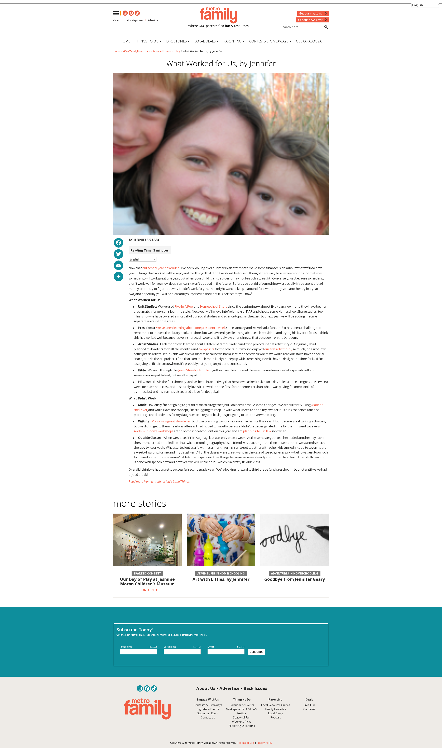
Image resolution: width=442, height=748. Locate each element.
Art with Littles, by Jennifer (221, 579)
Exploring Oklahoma (242, 726)
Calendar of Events (242, 705)
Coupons (309, 709)
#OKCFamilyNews (133, 51)
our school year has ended (161, 268)
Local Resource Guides (275, 705)
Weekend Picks (241, 721)
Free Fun (309, 705)
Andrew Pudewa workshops (153, 431)
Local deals (206, 41)
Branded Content (147, 573)
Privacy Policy (264, 742)
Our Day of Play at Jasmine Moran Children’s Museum (147, 581)
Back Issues (255, 688)
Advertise (153, 20)
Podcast (275, 717)
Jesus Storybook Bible (193, 370)
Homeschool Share (213, 306)
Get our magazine (311, 13)
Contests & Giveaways (269, 41)
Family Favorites (275, 709)
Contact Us (208, 717)
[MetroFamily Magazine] (218, 15)
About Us (118, 20)
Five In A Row (184, 306)
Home (125, 41)
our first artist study (278, 349)
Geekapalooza (309, 41)
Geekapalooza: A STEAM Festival (241, 711)
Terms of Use (246, 742)
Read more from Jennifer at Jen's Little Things (159, 482)
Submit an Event (207, 713)
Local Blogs (275, 713)
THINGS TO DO (147, 41)
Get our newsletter (310, 20)
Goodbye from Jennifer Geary (294, 579)
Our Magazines (135, 20)
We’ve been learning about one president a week (191, 328)
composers (206, 349)
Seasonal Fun (241, 717)
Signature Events (208, 709)
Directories (177, 41)
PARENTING (232, 41)
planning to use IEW (257, 431)
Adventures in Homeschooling (163, 51)
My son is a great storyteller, (171, 421)
